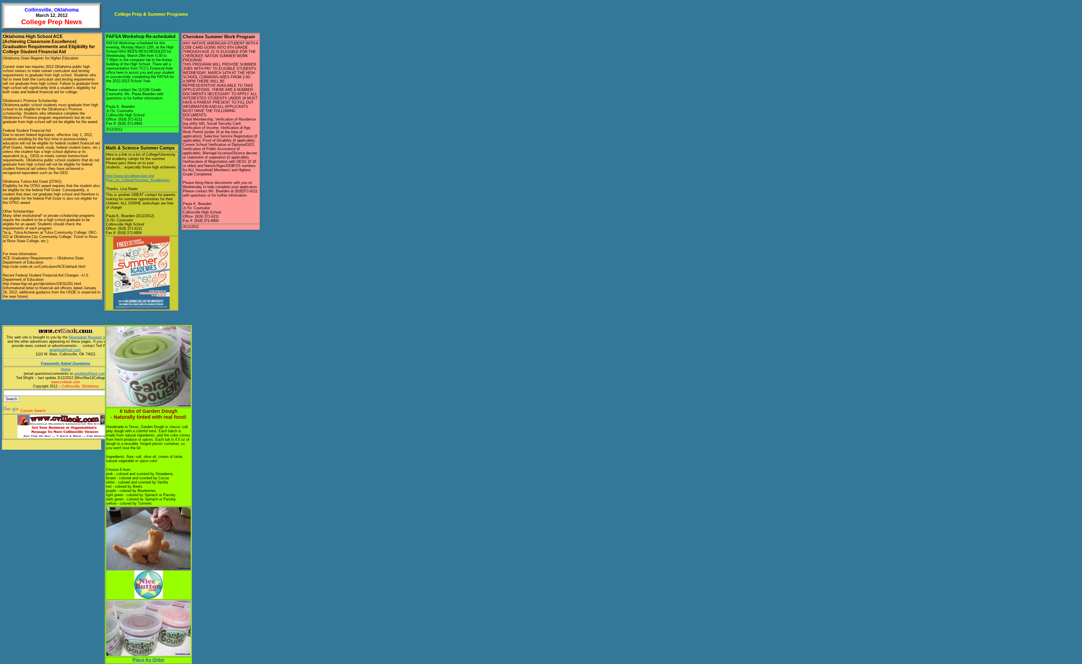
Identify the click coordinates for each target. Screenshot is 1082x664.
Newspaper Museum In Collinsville (97, 337)
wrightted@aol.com (65, 350)
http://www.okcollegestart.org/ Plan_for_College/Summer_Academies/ (138, 178)
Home (65, 369)
